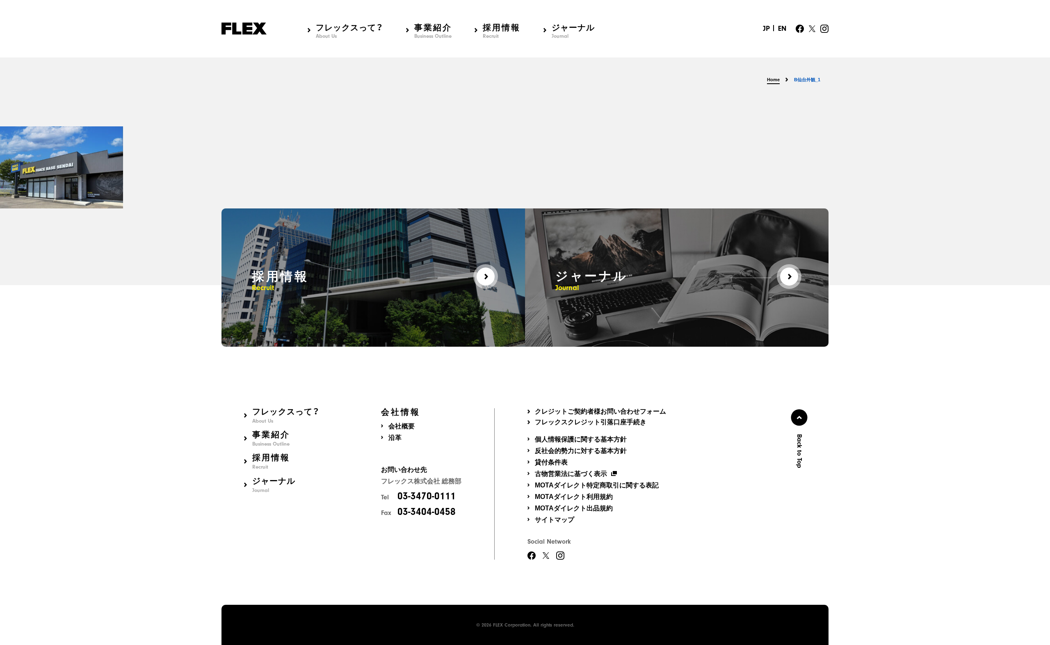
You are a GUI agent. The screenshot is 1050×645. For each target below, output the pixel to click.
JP (766, 28)
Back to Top (799, 451)
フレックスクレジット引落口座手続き (590, 422)
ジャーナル (573, 30)
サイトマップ (554, 519)
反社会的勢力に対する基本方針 (581, 450)
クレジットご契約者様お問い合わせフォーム (600, 411)
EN (782, 28)
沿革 (395, 437)
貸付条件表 (551, 462)
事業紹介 (433, 30)
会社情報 (400, 412)
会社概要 (401, 426)
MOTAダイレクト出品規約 (574, 508)
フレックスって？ (349, 30)
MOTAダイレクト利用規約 (574, 496)
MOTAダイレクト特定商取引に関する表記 (597, 485)
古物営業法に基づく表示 (571, 473)
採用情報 (501, 30)
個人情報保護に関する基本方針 (581, 439)
